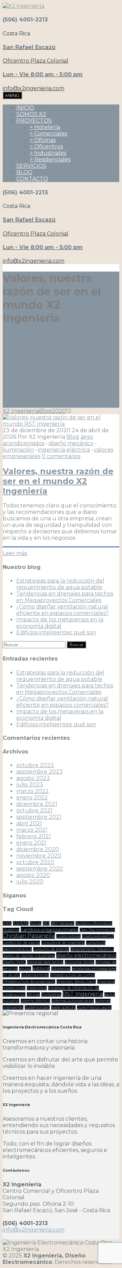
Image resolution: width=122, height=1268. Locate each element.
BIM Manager (62, 923)
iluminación (18, 449)
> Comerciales (48, 133)
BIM (46, 923)
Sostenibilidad (37, 1007)
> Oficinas (43, 140)
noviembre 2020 (38, 855)
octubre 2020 (35, 862)
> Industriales (48, 153)
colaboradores (68, 936)
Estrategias (60, 968)
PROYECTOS (34, 120)
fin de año (11, 975)
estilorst (41, 968)
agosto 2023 (33, 778)
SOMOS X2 (31, 114)
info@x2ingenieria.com (33, 1229)
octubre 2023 (35, 765)
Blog (72, 437)
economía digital (79, 962)
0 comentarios (61, 456)
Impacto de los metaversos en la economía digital (59, 622)
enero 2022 (32, 797)
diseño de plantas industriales (29, 956)
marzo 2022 (32, 791)
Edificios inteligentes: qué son (56, 632)
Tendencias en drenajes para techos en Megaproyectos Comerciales (64, 596)
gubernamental (35, 975)
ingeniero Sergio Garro (76, 981)
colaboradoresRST (98, 936)
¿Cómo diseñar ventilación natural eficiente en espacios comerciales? (62, 609)
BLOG (24, 172)
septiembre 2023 (39, 771)
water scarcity (63, 1007)
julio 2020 (29, 881)
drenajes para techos (45, 962)
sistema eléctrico (35, 1001)
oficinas (33, 994)
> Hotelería (45, 127)
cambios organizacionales (49, 929)
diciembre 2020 (37, 849)
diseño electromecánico (86, 955)
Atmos (35, 923)
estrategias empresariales (94, 968)
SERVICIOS (31, 166)
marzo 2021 (31, 830)
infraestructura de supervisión (29, 981)
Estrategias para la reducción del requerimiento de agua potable (60, 584)
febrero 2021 (33, 836)
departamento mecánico (92, 949)
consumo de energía (51, 949)
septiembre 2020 (39, 868)
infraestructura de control (72, 975)
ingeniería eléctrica (64, 449)
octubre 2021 (34, 810)
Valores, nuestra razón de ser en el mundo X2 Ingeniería (58, 481)
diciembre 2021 (36, 804)
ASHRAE (20, 923)
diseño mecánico (71, 443)
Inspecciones (14, 988)
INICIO (25, 107)
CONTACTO (32, 179)
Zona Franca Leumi (94, 1007)
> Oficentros (46, 146)
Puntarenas (51, 994)
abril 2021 (29, 823)
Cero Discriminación (97, 930)
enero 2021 (31, 843)
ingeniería (106, 981)
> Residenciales (50, 159)
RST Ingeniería (83, 994)
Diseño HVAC (14, 962)
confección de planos (21, 943)
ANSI (7, 923)
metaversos (37, 988)
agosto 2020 (33, 875)
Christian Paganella (29, 935)
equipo (25, 968)
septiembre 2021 (38, 817)
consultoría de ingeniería (63, 943)
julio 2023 (29, 784)
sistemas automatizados (73, 1001)
